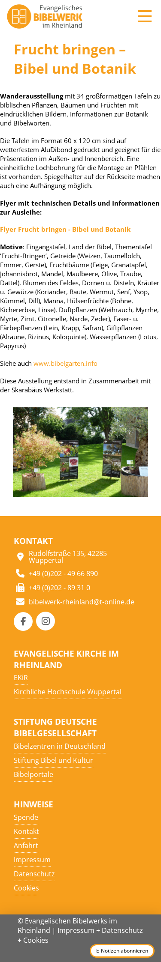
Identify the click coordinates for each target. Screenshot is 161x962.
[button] (144, 16)
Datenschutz (122, 930)
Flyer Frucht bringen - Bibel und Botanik (65, 229)
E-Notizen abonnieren (122, 950)
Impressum (76, 930)
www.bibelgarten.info (65, 363)
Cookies (36, 940)
